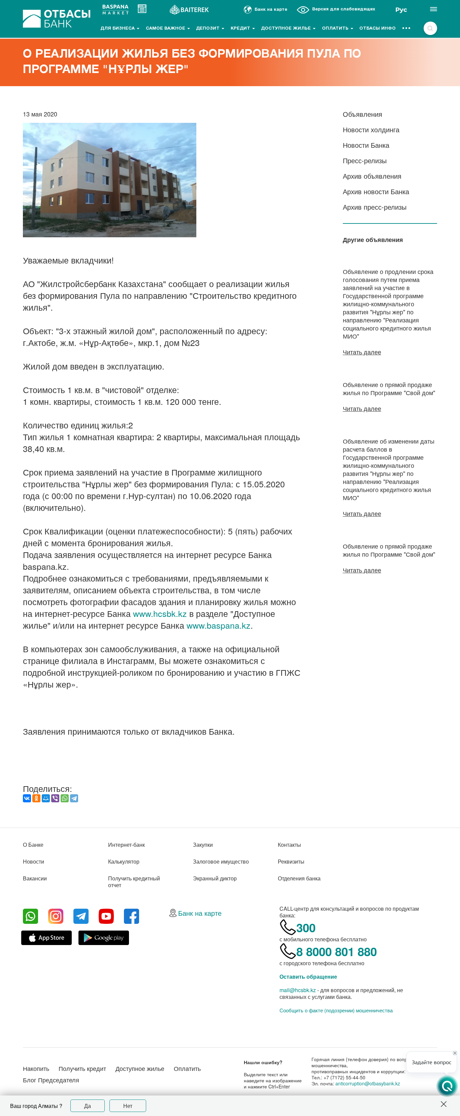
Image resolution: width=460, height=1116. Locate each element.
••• (406, 29)
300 (306, 927)
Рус (401, 9)
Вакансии (35, 878)
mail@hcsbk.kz (298, 990)
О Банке (33, 844)
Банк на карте (200, 913)
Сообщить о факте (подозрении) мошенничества (336, 1010)
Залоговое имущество (221, 861)
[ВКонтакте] (27, 798)
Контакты (289, 844)
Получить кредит (82, 1068)
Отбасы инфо (377, 29)
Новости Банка (366, 145)
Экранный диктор (215, 878)
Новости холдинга (371, 129)
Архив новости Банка (376, 191)
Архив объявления (372, 176)
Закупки (203, 844)
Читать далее (362, 351)
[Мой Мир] (46, 798)
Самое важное (166, 29)
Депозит (208, 29)
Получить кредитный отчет (134, 881)
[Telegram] (74, 798)
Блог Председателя (51, 1079)
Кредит (241, 29)
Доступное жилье (286, 29)
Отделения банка (299, 878)
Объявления (362, 114)
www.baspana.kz (219, 625)
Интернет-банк (126, 844)
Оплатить (336, 29)
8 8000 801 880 (336, 951)
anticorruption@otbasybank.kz (367, 1083)
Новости (33, 861)
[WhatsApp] (65, 798)
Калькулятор (123, 861)
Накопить (36, 1068)
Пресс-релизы (365, 160)
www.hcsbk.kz (160, 613)
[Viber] (55, 798)
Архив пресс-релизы (374, 207)
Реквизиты (291, 861)
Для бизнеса (118, 29)
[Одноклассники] (36, 798)
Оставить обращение (308, 976)
